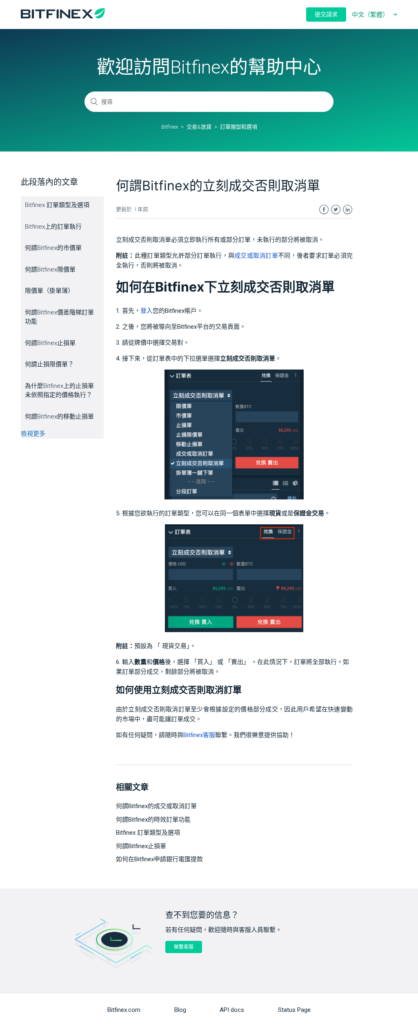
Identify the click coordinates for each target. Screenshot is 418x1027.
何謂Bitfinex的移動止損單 (59, 416)
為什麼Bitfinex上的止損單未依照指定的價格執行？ (59, 390)
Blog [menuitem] (180, 1010)
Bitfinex (169, 127)
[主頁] (63, 16)
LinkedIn (347, 210)
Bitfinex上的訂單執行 (53, 226)
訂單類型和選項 (238, 127)
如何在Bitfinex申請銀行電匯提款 (159, 859)
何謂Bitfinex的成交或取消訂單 (156, 806)
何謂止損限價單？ (49, 364)
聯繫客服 (183, 947)
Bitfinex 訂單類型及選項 (57, 205)
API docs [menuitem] (232, 1010)
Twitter (336, 210)
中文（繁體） (371, 14)
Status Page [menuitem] (294, 1010)
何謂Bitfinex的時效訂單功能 (153, 819)
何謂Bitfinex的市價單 (53, 248)
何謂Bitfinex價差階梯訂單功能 (59, 317)
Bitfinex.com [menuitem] (123, 1010)
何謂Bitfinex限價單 (50, 269)
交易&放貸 (199, 127)
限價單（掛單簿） (49, 290)
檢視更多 (33, 433)
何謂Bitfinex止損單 (50, 343)
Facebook (324, 210)
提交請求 (326, 14)
